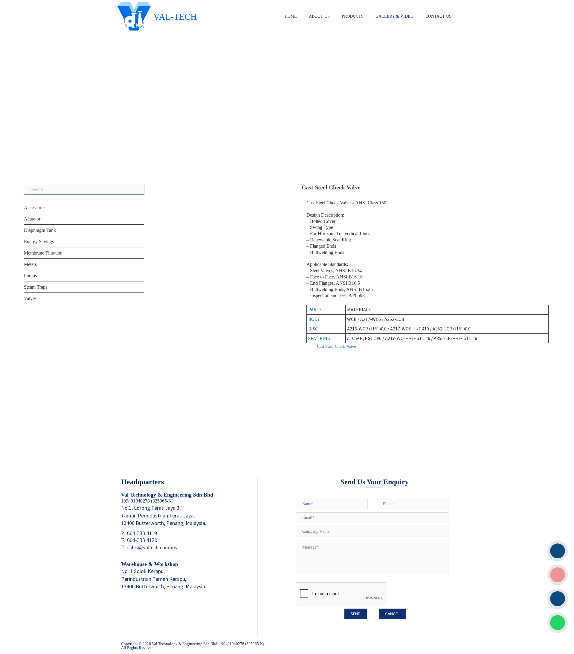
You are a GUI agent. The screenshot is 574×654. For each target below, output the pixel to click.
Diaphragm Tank (40, 230)
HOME (291, 16)
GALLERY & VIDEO (394, 16)
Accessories (35, 207)
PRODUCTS (353, 16)
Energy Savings (39, 241)
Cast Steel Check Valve (336, 346)
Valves (30, 298)
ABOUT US (319, 16)
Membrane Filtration (43, 252)
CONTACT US (438, 16)
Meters (30, 264)
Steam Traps (35, 287)
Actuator (32, 218)
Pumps (30, 275)
